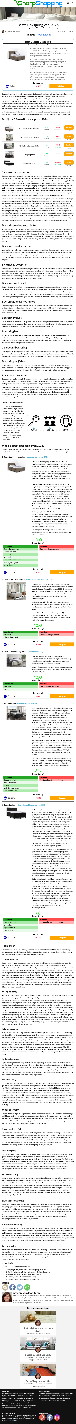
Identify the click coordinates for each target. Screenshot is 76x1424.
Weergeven (43, 34)
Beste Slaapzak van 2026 (38, 1381)
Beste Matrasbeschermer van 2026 (38, 1329)
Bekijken (60, 86)
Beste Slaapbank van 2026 (38, 1354)
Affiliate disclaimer (12, 1420)
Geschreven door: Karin (12, 31)
